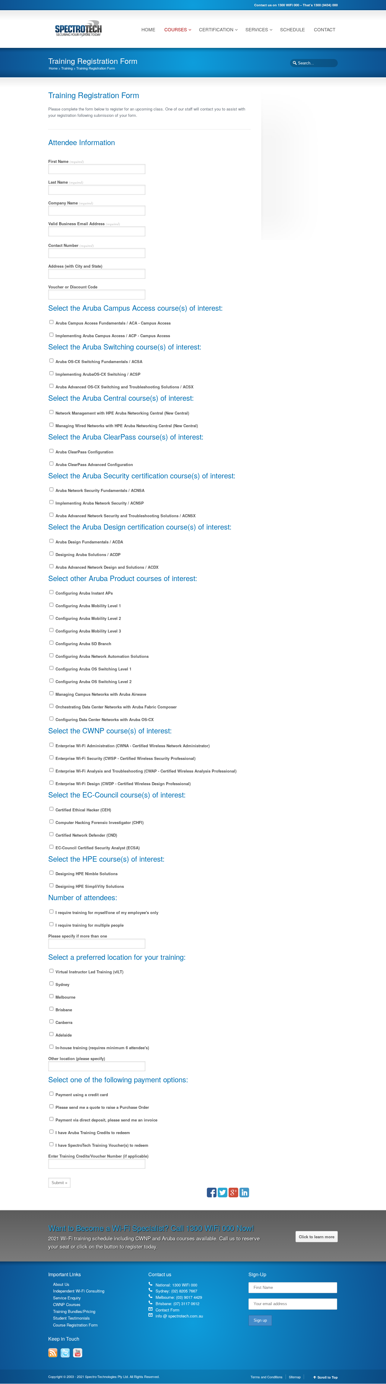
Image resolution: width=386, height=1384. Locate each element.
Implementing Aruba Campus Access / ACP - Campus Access (112, 335)
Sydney (61, 984)
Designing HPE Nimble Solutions (86, 873)
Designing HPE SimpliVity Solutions (89, 886)
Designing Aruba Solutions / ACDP (87, 554)
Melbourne (64, 997)
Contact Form (167, 1310)
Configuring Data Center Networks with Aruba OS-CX (104, 719)
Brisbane (63, 1009)
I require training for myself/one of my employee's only (106, 912)
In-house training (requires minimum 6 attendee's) (101, 1047)
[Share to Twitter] (222, 1192)
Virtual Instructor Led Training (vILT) (88, 972)
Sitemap (295, 1376)
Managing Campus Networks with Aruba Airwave (100, 694)
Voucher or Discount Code (72, 287)
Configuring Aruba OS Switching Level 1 (92, 669)
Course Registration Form (75, 1325)
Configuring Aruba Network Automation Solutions (101, 656)
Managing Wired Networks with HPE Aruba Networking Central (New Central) (126, 425)
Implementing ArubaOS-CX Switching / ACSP (97, 374)
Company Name (70, 203)
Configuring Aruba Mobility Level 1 (87, 605)
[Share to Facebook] (212, 1192)
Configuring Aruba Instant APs (83, 593)
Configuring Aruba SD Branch (82, 643)
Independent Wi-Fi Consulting (78, 1291)
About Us (61, 1284)
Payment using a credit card (81, 1094)
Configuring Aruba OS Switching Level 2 (92, 681)
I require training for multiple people (89, 925)
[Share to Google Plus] (233, 1192)
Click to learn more (316, 1236)
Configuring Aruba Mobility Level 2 (87, 618)
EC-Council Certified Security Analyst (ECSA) (97, 848)
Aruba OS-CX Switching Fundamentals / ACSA (98, 361)
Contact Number (71, 245)
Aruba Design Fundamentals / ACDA (88, 542)
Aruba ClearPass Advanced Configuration (93, 464)
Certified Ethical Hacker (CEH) (82, 810)
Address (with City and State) (75, 266)
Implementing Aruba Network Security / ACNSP (99, 503)
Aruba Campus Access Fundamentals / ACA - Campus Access (112, 323)
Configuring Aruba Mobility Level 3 (87, 631)
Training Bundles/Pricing (74, 1311)
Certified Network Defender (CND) (85, 835)
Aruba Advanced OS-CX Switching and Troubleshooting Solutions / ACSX (124, 387)
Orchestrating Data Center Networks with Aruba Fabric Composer (115, 707)
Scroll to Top (328, 1377)
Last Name (65, 182)
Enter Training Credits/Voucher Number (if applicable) (98, 1156)
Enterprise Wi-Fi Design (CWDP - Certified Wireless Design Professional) (122, 783)
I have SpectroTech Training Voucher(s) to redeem (101, 1145)
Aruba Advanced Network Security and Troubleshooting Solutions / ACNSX (125, 515)
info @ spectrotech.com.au (179, 1316)
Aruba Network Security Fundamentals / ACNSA (99, 490)
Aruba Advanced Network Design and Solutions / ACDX (106, 567)
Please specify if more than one (77, 936)
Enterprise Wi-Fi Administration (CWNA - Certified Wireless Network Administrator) (132, 745)
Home (53, 68)
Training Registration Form (95, 68)
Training (67, 68)
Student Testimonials (71, 1318)
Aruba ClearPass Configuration (83, 452)
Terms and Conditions (267, 1376)
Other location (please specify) (76, 1058)
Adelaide (63, 1035)
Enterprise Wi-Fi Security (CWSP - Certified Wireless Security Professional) (124, 758)
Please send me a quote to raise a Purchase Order (101, 1107)
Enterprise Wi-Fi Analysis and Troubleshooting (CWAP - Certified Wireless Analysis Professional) (145, 771)
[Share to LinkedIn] (244, 1192)
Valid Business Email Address (84, 223)
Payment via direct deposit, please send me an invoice (105, 1120)
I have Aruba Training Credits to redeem (92, 1132)
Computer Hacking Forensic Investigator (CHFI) (99, 822)
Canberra (63, 1022)
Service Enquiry (67, 1298)
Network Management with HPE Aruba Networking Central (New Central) (121, 413)
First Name (66, 161)
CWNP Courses (67, 1304)
